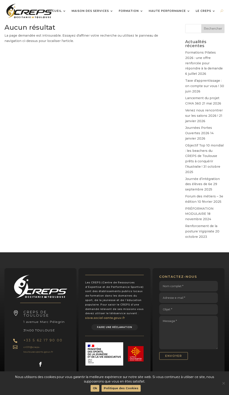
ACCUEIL (55, 11)
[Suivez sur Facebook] (40, 364)
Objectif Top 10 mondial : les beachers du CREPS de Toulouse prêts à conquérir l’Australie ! (204, 156)
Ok (95, 388)
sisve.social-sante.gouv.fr (105, 318)
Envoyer (173, 355)
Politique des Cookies (121, 388)
